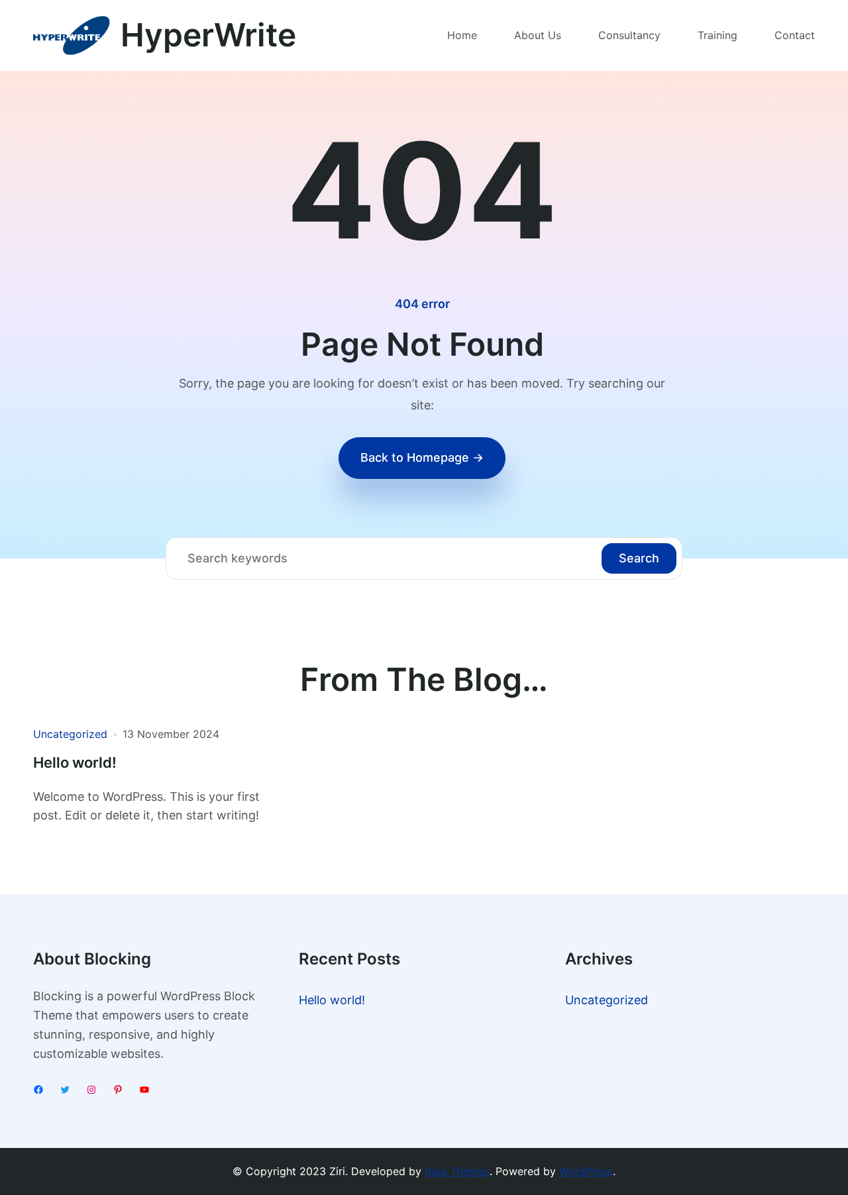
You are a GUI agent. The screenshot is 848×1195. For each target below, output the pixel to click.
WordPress (586, 1171)
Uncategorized (70, 734)
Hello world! (75, 762)
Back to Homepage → (422, 457)
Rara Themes (457, 1171)
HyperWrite (208, 34)
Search (639, 558)
